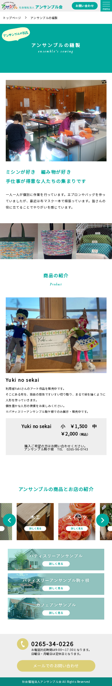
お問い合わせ (85, 5)
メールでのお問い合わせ (56, 665)
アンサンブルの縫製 (44, 18)
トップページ (12, 18)
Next (102, 520)
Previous (9, 520)
